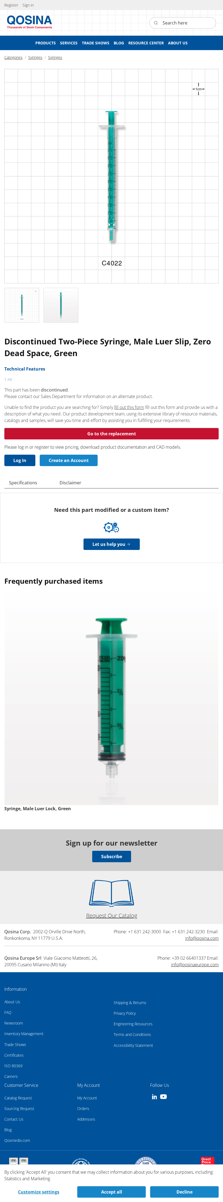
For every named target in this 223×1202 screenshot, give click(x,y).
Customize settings (38, 1192)
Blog (8, 1129)
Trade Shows (15, 1044)
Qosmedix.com (17, 1140)
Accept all (111, 1192)
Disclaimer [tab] (70, 483)
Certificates (14, 1055)
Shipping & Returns (130, 1002)
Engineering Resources (133, 1023)
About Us (12, 1001)
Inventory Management (24, 1033)
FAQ (7, 1012)
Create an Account (69, 460)
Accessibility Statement (133, 1045)
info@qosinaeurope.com (195, 965)
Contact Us (13, 1119)
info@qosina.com (202, 938)
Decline (184, 1192)
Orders (83, 1108)
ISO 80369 (13, 1065)
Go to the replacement (111, 434)
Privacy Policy (125, 1013)
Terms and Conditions (132, 1034)
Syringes (35, 57)
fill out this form (129, 407)
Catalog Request (18, 1097)
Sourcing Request (19, 1108)
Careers (11, 1076)
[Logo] (29, 23)
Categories (13, 57)
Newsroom (13, 1023)
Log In (19, 460)
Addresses (86, 1119)
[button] (28, 5)
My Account (87, 1097)
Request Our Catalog (111, 915)
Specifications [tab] (23, 483)
